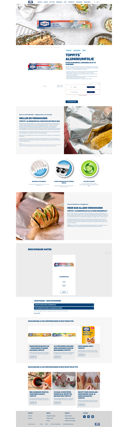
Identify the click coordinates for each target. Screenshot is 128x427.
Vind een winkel (87, 2)
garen (78, 50)
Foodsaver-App (49, 418)
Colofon (46, 424)
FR (99, 2)
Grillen (84, 50)
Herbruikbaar (59, 2)
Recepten (46, 2)
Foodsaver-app (71, 2)
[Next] (61, 86)
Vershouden (68, 50)
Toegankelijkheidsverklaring (68, 424)
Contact (48, 420)
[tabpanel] (45, 66)
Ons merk (30, 418)
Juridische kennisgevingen (55, 424)
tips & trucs (52, 2)
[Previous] (58, 86)
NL (97, 2)
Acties (65, 2)
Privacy (41, 424)
